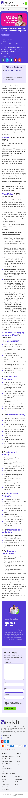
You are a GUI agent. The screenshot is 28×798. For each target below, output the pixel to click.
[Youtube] (2, 741)
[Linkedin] (8, 741)
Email (6, 688)
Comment (7, 662)
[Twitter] (5, 741)
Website (6, 694)
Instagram (5, 34)
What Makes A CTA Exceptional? (13, 74)
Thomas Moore (10, 624)
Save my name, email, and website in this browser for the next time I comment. (13, 703)
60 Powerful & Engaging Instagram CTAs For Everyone (13, 78)
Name (6, 682)
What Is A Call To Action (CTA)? (13, 70)
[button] (23, 3)
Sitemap (14, 795)
